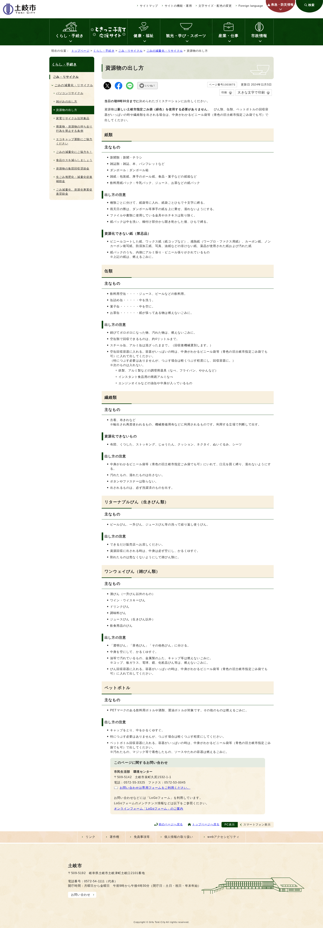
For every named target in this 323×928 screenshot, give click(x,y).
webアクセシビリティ (223, 836)
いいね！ (150, 85)
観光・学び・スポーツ (186, 36)
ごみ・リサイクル (130, 50)
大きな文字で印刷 (251, 92)
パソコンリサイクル (69, 93)
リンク (90, 836)
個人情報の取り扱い (178, 836)
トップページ (80, 50)
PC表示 (229, 824)
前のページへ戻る (171, 824)
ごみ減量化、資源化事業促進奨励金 (74, 191)
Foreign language (251, 5)
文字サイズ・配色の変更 (215, 5)
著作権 (114, 836)
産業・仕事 (229, 36)
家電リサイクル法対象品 (72, 118)
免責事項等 (142, 836)
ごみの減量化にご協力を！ (74, 151)
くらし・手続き (70, 36)
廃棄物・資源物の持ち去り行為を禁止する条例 (74, 128)
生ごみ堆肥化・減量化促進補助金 (74, 179)
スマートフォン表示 (257, 824)
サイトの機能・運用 (178, 5)
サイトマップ (149, 5)
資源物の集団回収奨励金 (72, 168)
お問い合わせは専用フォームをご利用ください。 (155, 787)
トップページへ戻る (205, 824)
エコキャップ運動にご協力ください (74, 141)
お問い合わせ (80, 894)
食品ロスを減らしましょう (74, 160)
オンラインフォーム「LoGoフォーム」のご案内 (148, 808)
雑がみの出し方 (66, 101)
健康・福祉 (144, 36)
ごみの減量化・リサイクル (165, 50)
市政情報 (259, 36)
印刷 (224, 92)
